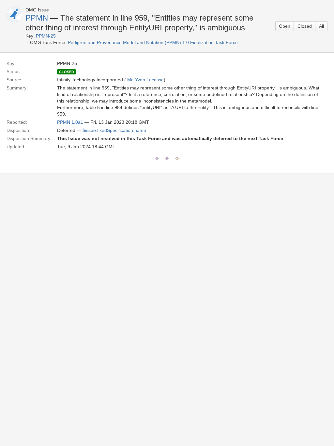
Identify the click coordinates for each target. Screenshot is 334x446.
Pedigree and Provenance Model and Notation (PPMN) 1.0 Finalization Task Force (153, 42)
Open (284, 26)
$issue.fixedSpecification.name (114, 130)
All (321, 26)
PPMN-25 (46, 36)
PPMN (36, 17)
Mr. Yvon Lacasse (145, 79)
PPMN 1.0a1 (70, 122)
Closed (304, 26)
